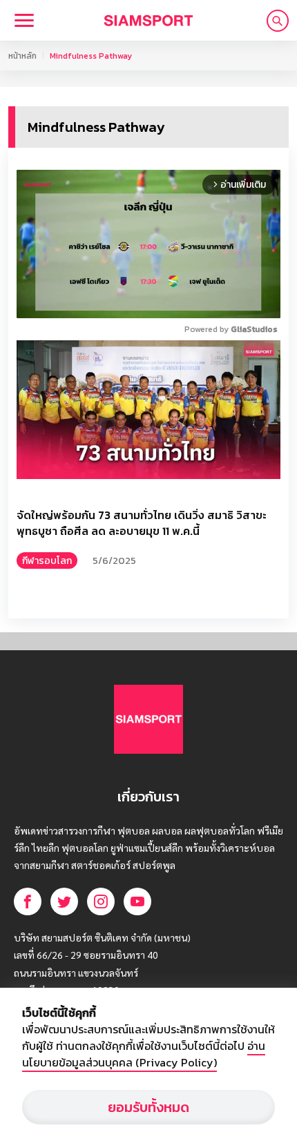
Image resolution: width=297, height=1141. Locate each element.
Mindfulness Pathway (91, 56)
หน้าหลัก (22, 56)
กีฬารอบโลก (47, 561)
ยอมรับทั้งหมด (148, 1107)
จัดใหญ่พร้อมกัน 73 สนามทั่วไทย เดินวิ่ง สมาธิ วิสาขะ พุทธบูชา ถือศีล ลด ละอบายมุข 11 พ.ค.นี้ (142, 523)
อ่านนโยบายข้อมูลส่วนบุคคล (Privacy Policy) (143, 1054)
